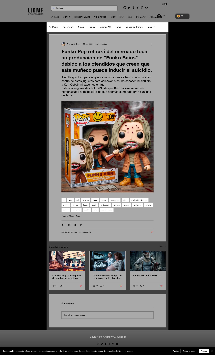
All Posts (53, 27)
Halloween (68, 27)
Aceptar (204, 351)
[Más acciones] (152, 44)
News (118, 27)
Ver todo (162, 246)
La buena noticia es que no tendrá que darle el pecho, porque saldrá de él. (107, 276)
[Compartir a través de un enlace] (81, 224)
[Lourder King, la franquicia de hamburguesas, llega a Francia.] (67, 261)
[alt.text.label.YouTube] (146, 7)
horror (104, 200)
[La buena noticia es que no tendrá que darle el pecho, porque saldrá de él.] (107, 261)
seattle (86, 210)
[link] (164, 4)
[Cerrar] (212, 351)
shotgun (76, 205)
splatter (149, 205)
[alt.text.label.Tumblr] (133, 7)
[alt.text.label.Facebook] (137, 7)
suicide (66, 210)
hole (95, 210)
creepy (65, 205)
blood (95, 200)
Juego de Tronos (134, 27)
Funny (92, 27)
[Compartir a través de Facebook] (62, 224)
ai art (125, 200)
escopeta (76, 210)
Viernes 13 (105, 27)
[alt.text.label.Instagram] (124, 7)
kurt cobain (105, 205)
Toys (78, 216)
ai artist (86, 200)
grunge (126, 205)
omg (70, 200)
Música (71, 216)
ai (63, 200)
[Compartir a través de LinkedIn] (75, 224)
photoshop (115, 200)
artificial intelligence (139, 200)
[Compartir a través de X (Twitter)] (69, 224)
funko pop (137, 205)
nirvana (117, 205)
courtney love (106, 210)
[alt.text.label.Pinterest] (142, 7)
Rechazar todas (189, 351)
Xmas (81, 27)
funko (85, 205)
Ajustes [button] (176, 351)
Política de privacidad (124, 351)
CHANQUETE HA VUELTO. (147, 275)
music (94, 205)
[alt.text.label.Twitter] (129, 7)
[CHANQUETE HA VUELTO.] (148, 261)
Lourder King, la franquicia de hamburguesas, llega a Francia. (66, 276)
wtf (77, 200)
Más (150, 27)
